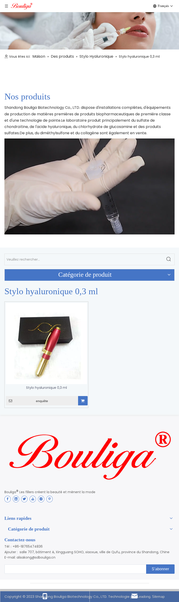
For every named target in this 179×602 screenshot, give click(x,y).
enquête (42, 401)
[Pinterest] (49, 499)
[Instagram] (41, 499)
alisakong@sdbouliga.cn (36, 557)
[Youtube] (33, 499)
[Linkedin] (16, 499)
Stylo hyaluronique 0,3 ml (46, 387)
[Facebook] (7, 499)
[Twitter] (24, 499)
